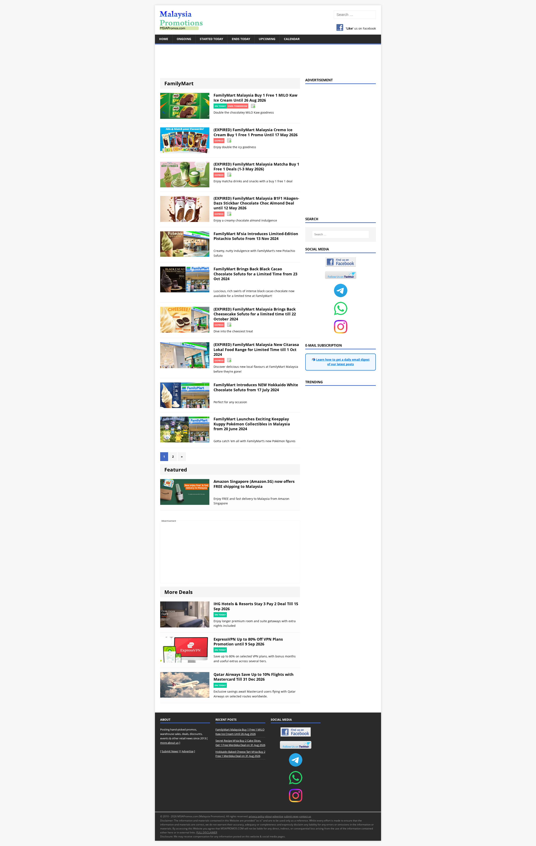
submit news (291, 816)
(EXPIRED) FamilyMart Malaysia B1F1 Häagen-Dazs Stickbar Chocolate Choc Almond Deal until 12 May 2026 (256, 203)
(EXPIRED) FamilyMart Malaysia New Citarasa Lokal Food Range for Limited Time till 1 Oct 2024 (256, 349)
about (268, 816)
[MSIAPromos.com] (268, 20)
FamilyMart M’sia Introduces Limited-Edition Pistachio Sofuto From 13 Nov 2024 (256, 236)
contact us (305, 816)
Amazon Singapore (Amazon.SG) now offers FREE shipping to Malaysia (254, 484)
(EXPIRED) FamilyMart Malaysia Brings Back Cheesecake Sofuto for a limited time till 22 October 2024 (255, 314)
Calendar (292, 39)
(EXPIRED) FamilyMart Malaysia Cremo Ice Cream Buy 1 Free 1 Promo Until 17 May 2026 (256, 132)
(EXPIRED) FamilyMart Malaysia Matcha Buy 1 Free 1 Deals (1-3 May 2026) (256, 166)
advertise (277, 816)
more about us (169, 743)
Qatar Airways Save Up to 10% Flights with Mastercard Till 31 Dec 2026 (254, 677)
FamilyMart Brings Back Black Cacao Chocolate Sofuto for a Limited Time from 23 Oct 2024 (255, 273)
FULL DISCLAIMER (206, 832)
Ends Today (241, 39)
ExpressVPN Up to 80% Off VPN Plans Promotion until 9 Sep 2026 (248, 641)
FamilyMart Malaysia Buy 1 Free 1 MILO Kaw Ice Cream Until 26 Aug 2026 (255, 97)
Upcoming (267, 39)
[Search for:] (355, 15)
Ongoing (184, 39)
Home (163, 39)
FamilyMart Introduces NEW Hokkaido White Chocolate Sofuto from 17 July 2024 (256, 387)
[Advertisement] (268, 58)
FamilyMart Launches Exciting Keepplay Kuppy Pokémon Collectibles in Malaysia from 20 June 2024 (252, 423)
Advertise (187, 751)
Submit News (170, 751)
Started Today (211, 39)
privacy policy (256, 816)
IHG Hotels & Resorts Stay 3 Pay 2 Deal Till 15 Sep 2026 (256, 606)
